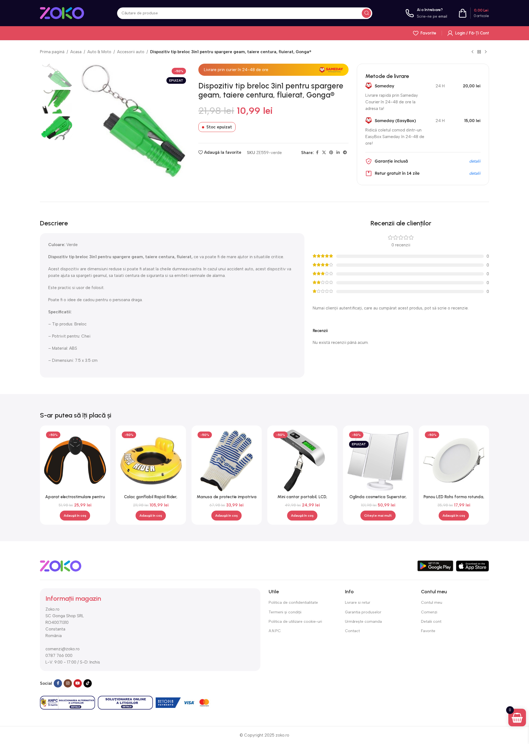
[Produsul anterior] (472, 52)
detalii (475, 161)
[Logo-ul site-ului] (62, 12)
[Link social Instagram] (68, 683)
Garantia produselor (363, 612)
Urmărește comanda (363, 621)
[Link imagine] (60, 565)
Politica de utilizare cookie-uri (295, 621)
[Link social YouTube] (78, 683)
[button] (75, 516)
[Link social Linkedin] (338, 153)
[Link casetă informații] (426, 13)
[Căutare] (366, 13)
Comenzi (429, 612)
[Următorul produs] (485, 52)
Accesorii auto (130, 51)
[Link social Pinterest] (331, 153)
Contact (352, 631)
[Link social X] (324, 153)
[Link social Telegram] (345, 153)
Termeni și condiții (285, 612)
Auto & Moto (99, 51)
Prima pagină (52, 51)
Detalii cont (431, 621)
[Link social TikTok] (87, 683)
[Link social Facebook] (317, 153)
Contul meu (431, 602)
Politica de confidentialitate (293, 602)
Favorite (428, 631)
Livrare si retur (357, 602)
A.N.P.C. (275, 631)
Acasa (76, 51)
